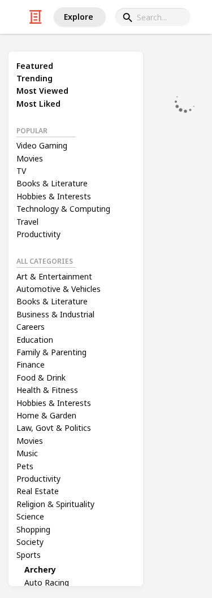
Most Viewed (42, 90)
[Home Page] (35, 17)
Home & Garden (46, 415)
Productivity (38, 234)
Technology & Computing (63, 208)
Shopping (33, 529)
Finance (30, 364)
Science (30, 516)
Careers (30, 326)
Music (27, 453)
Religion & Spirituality (55, 504)
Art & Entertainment (54, 276)
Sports (28, 554)
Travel (27, 221)
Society (30, 541)
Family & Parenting (51, 352)
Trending (34, 78)
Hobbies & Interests (53, 196)
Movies (29, 158)
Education (34, 339)
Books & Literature (52, 183)
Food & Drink (41, 377)
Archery (40, 569)
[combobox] (153, 17)
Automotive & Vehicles (58, 288)
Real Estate (37, 491)
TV (21, 170)
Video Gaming (41, 145)
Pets (24, 466)
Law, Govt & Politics (53, 427)
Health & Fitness (47, 390)
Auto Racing (46, 582)
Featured (34, 65)
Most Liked (38, 103)
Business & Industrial (55, 314)
